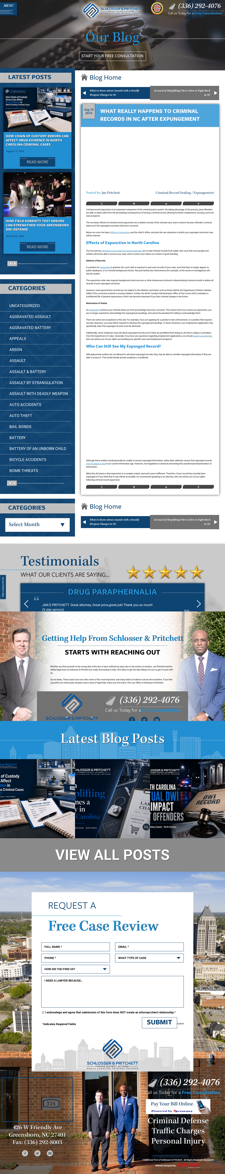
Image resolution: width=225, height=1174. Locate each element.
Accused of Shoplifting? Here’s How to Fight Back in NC (182, 93)
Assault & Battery (27, 371)
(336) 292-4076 (199, 6)
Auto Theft (20, 415)
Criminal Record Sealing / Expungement (185, 193)
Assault (17, 360)
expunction (105, 267)
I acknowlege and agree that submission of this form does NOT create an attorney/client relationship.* (110, 1012)
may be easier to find (96, 463)
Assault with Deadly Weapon (38, 393)
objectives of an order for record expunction (122, 251)
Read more (37, 162)
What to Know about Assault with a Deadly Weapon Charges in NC (114, 93)
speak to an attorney (202, 336)
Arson (15, 349)
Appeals (17, 338)
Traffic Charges (178, 1131)
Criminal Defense (178, 1121)
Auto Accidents (25, 404)
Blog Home (105, 78)
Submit (159, 1023)
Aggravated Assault (30, 316)
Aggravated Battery (30, 327)
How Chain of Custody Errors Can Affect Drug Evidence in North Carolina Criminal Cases (37, 778)
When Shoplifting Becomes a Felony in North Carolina (112, 775)
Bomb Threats (23, 470)
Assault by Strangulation (36, 382)
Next (197, 604)
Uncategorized (24, 305)
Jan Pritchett (111, 193)
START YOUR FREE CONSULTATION (112, 56)
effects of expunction (120, 232)
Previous (28, 604)
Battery (17, 437)
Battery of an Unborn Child (37, 448)
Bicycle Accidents (27, 459)
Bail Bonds (20, 426)
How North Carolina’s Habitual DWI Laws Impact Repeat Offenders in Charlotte (187, 778)
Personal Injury (178, 1142)
